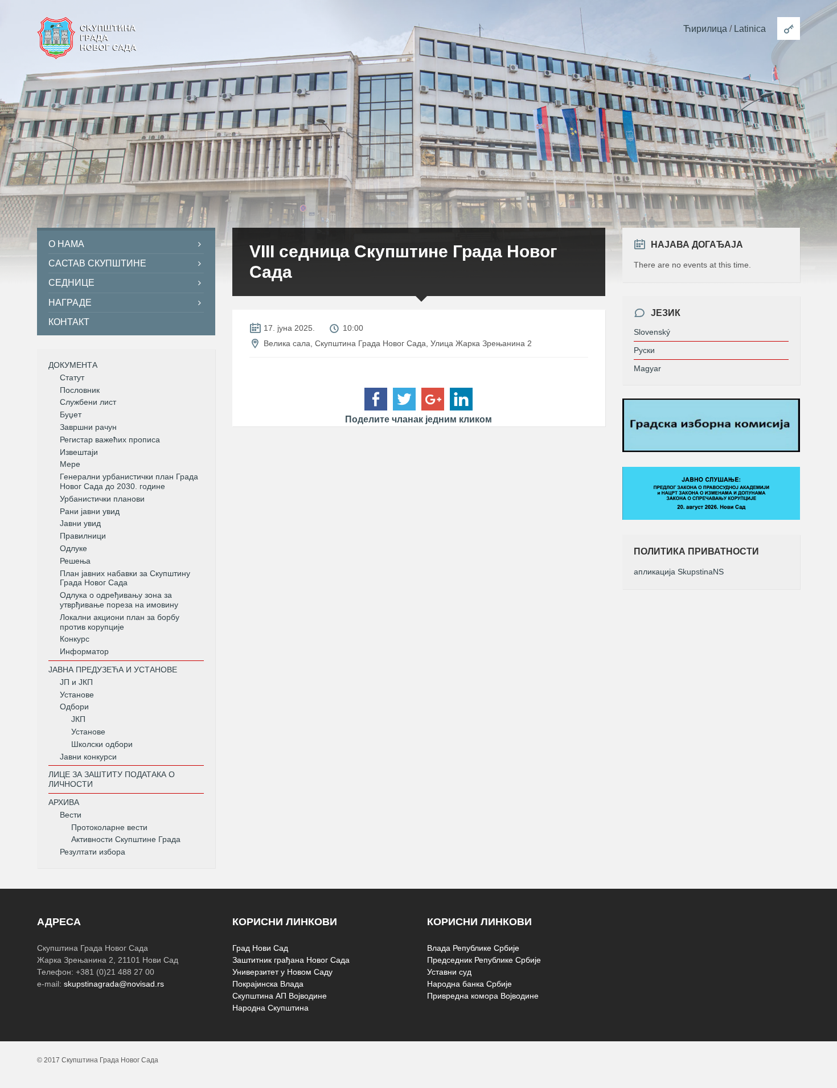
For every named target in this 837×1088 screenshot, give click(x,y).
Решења (75, 560)
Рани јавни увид (90, 511)
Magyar (647, 368)
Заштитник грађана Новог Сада (291, 959)
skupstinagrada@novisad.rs (114, 983)
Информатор (84, 651)
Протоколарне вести (109, 827)
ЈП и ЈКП (76, 682)
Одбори (74, 706)
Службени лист (88, 402)
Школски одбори (102, 744)
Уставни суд (449, 971)
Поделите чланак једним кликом (418, 419)
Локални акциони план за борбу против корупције (119, 622)
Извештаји (79, 452)
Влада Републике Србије (473, 947)
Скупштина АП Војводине (279, 995)
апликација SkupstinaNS (679, 571)
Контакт (68, 322)
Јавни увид (80, 523)
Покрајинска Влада (267, 983)
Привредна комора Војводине (483, 995)
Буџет (70, 414)
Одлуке (73, 548)
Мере (70, 464)
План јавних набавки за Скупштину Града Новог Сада (125, 578)
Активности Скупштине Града (125, 839)
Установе (77, 694)
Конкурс (74, 638)
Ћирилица (705, 29)
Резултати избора (92, 851)
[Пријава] (788, 28)
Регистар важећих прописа (110, 439)
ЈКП (78, 719)
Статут (72, 377)
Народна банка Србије (469, 983)
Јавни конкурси (88, 756)
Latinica (750, 29)
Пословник (80, 390)
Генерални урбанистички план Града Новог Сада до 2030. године (129, 481)
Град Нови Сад (260, 947)
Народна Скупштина (270, 1007)
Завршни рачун (88, 427)
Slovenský (652, 331)
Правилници (83, 535)
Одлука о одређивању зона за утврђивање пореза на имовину (119, 599)
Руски (644, 350)
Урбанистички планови (102, 498)
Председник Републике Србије (484, 959)
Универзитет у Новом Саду (282, 971)
